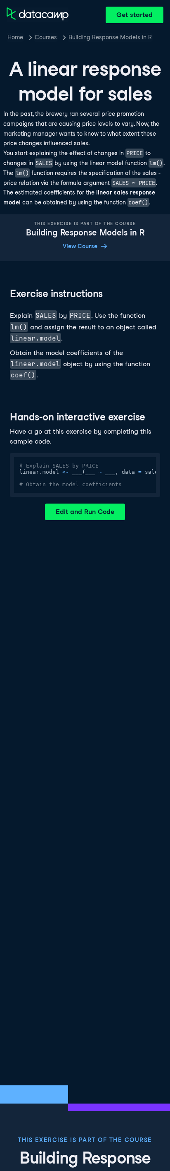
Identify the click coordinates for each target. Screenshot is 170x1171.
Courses (46, 37)
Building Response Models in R (110, 37)
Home (15, 37)
